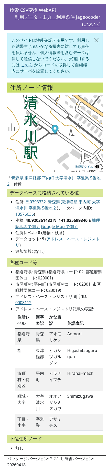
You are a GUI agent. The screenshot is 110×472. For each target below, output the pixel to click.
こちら (27, 65)
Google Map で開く (59, 226)
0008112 (23, 302)
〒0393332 (36, 202)
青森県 (54, 202)
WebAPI (47, 10)
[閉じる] (96, 40)
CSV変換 (29, 10)
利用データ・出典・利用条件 (45, 17)
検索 (14, 10)
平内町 (85, 202)
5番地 (47, 208)
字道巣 (35, 208)
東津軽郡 (69, 202)
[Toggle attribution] (97, 167)
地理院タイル (84, 166)
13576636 (24, 214)
